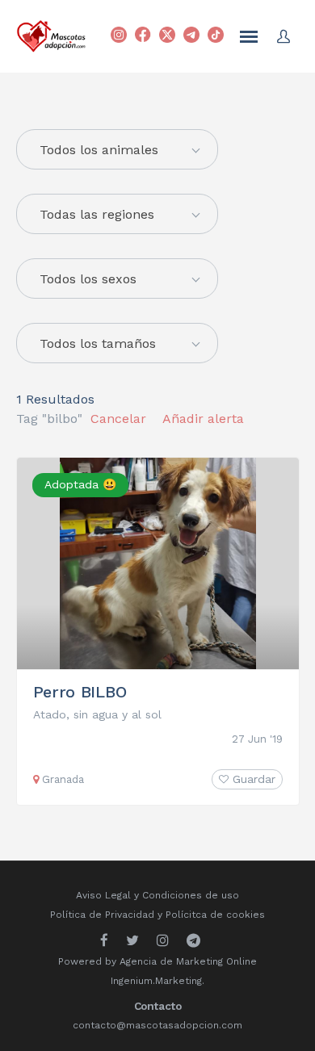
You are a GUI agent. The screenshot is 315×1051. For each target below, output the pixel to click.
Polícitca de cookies (215, 914)
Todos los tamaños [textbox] (98, 343)
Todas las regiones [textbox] (97, 214)
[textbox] (117, 150)
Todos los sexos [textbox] (88, 279)
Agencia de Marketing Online (188, 961)
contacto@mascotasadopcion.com (157, 1025)
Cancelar (118, 418)
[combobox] (117, 214)
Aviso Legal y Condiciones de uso (157, 895)
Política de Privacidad (102, 914)
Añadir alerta (203, 418)
